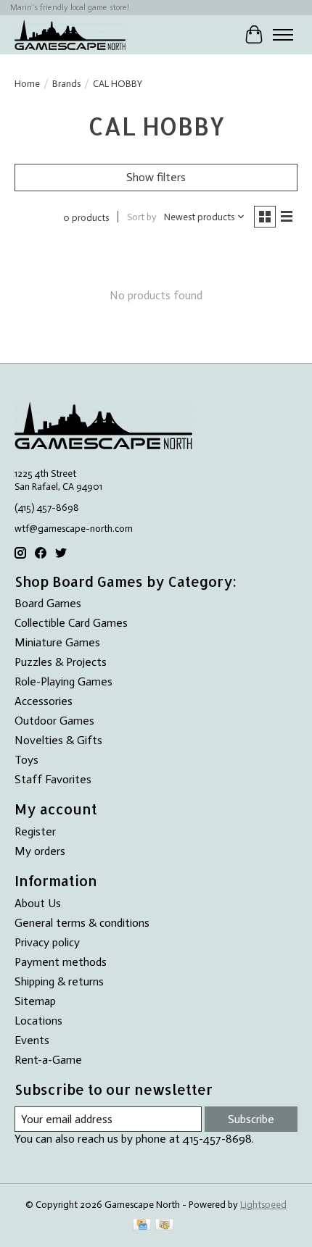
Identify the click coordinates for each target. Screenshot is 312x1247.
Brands (66, 83)
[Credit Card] (142, 1226)
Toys (26, 760)
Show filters (156, 177)
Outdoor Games (54, 720)
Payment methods (61, 962)
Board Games (48, 603)
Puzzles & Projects (61, 662)
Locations (38, 1020)
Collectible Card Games (71, 623)
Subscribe (251, 1119)
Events (32, 1040)
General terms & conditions (82, 923)
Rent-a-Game (48, 1060)
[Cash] (164, 1226)
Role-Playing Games (63, 681)
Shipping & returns (59, 981)
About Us (38, 903)
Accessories (44, 701)
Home (27, 83)
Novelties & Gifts (58, 740)
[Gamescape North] (70, 34)
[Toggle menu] (282, 34)
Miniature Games (57, 642)
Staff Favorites (53, 779)
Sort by (142, 216)
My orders (40, 851)
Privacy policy (47, 942)
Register (35, 831)
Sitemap (35, 1001)
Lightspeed (263, 1204)
